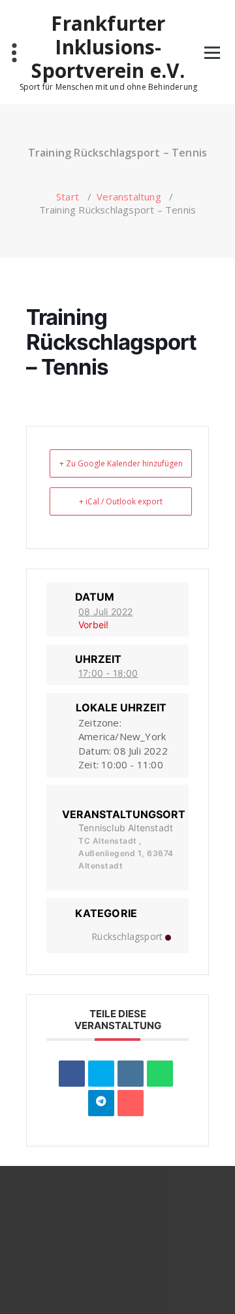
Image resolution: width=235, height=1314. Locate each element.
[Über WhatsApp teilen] (160, 1074)
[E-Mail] (131, 1103)
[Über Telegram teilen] (101, 1103)
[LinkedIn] (131, 1074)
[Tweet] (101, 1074)
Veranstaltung (129, 196)
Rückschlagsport (127, 936)
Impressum (49, 1253)
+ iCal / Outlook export (121, 501)
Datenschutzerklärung (73, 1240)
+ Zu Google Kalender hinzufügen (121, 463)
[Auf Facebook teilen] (72, 1074)
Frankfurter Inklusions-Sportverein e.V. (108, 47)
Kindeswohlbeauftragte (77, 1211)
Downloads (48, 1225)
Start (67, 196)
